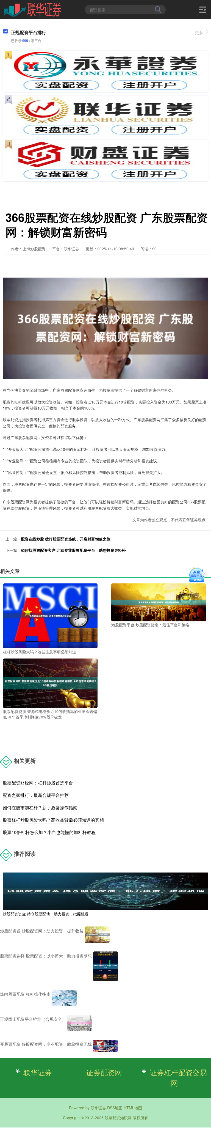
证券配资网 (104, 1072)
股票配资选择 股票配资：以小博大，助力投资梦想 (46, 956)
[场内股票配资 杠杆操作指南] (64, 998)
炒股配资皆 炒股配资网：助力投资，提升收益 (42, 931)
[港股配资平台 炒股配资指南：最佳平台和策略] (158, 602)
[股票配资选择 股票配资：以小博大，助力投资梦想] (105, 966)
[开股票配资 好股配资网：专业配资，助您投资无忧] (105, 1046)
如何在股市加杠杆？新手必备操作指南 (40, 807)
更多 (199, 32)
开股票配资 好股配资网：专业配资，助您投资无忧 (46, 1044)
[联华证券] (32, 9)
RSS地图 (115, 1107)
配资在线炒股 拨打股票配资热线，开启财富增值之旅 (65, 539)
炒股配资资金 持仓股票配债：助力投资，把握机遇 (45, 914)
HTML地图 (133, 1107)
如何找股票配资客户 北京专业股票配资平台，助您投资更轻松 (73, 550)
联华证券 (37, 1072)
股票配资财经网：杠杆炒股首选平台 (38, 783)
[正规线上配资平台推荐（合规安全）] (79, 1023)
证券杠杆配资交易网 (178, 1077)
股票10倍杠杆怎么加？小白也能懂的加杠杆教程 (49, 832)
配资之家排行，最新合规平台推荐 (36, 795)
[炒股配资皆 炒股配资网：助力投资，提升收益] (97, 934)
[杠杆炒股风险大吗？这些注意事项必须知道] (50, 615)
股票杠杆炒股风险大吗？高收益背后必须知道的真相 (53, 820)
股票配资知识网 (118, 1117)
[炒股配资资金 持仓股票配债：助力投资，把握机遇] (105, 890)
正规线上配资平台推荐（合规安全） (33, 1019)
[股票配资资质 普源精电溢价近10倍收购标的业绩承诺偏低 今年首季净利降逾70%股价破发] (50, 682)
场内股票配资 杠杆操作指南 (25, 994)
